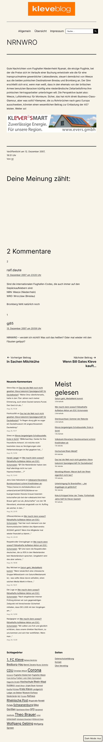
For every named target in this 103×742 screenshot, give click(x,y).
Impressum (57, 31)
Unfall (38, 715)
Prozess (24, 696)
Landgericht (37, 689)
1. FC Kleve (15, 660)
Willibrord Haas (37, 719)
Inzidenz (11, 685)
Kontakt (58, 662)
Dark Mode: (91, 738)
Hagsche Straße (13, 682)
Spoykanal (39, 710)
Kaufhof (10, 689)
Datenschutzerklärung (64, 658)
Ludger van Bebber (14, 693)
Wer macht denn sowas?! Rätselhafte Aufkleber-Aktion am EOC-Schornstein (25, 461)
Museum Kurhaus (30, 693)
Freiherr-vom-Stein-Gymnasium (28, 678)
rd (12, 159)
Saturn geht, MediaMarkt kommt (69, 398)
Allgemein (24, 31)
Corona (34, 670)
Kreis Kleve (25, 689)
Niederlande (12, 696)
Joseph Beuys (20, 685)
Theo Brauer (25, 714)
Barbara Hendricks (30, 660)
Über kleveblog (61, 666)
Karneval (39, 685)
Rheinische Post (17, 700)
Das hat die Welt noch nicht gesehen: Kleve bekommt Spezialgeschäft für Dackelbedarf (26, 391)
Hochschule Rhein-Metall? (66, 451)
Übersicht (40, 31)
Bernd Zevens (30, 665)
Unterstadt (11, 719)
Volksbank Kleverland (24, 719)
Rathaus (31, 696)
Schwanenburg (23, 705)
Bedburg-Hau (15, 664)
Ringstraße (33, 701)
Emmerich (10, 675)
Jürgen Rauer (30, 685)
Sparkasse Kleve (23, 710)
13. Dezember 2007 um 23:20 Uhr (24, 275)
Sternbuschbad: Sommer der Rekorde (71, 419)
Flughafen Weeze (38, 675)
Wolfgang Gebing (20, 723)
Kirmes (16, 689)
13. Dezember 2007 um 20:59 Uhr (24, 328)
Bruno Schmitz (42, 665)
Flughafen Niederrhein (22, 675)
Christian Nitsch (20, 671)
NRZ (18, 696)
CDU (10, 670)
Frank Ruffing (11, 678)
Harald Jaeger (13, 458)
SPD (32, 709)
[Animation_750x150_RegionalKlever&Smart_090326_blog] (51, 124)
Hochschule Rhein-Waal (33, 681)
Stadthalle (10, 715)
